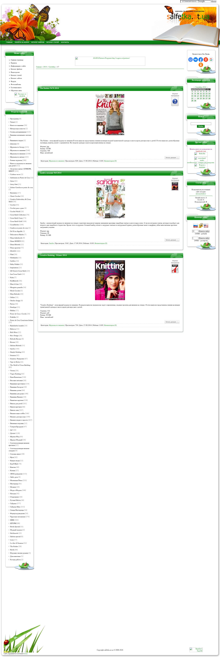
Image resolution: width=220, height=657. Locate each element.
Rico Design (14, 335)
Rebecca (13, 329)
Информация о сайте (18, 66)
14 (209, 94)
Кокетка (13, 467)
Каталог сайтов (16, 78)
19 (204, 96)
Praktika (13, 317)
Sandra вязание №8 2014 (50, 173)
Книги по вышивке (16, 125)
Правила (14, 63)
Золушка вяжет (15, 454)
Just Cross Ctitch (15, 274)
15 (192, 96)
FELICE (13, 251)
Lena (12, 540)
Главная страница (17, 60)
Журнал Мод (14, 436)
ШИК (12, 520)
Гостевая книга (16, 87)
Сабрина (13, 503)
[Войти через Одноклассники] (201, 65)
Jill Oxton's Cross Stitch (18, 271)
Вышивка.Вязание (16, 397)
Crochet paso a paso (17, 208)
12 (204, 94)
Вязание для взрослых (18, 417)
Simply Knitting (15, 352)
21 (209, 96)
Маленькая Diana (16, 480)
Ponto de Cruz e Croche (18, 314)
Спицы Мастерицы (17, 510)
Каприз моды (15, 460)
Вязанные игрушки (17, 423)
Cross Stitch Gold (16, 221)
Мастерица (14, 484)
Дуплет (12, 433)
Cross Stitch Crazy (16, 218)
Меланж (13, 487)
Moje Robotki (15, 294)
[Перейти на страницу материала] (110, 135)
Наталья (13, 493)
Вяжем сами (14, 410)
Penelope (13, 307)
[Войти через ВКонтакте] (195, 59)
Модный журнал (16, 530)
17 (198, 96)
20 (206, 96)
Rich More (14, 332)
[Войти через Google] (211, 59)
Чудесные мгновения (17, 517)
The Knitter (14, 546)
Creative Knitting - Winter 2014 (53, 255)
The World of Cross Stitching (20, 365)
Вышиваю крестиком (17, 384)
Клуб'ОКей (14, 464)
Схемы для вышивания (18, 132)
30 (195, 101)
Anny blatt (14, 184)
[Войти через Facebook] (200, 59)
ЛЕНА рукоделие (16, 474)
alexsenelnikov (201, 194)
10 (198, 94)
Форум (13, 81)
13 (206, 94)
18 (201, 96)
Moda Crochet (15, 291)
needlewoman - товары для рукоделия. (200, 162)
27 (206, 98)
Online (12, 297)
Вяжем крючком (16, 407)
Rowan (12, 342)
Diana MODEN (15, 241)
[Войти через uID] (190, 59)
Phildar (12, 310)
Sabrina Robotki (15, 345)
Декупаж (13, 144)
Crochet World (15, 211)
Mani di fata (14, 284)
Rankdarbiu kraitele (17, 326)
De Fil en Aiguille (16, 231)
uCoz (26, 653)
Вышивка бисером (16, 387)
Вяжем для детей (16, 403)
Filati (12, 254)
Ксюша (12, 470)
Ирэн (12, 457)
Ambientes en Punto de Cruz (20, 178)
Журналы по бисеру (17, 147)
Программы (14, 119)
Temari (12, 122)
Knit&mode (14, 281)
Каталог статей (16, 75)
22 (192, 98)
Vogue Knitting (15, 374)
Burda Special (15, 526)
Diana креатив (15, 248)
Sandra (12, 349)
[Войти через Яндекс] (206, 59)
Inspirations (14, 267)
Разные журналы (16, 160)
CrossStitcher (14, 225)
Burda (12, 550)
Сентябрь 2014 (200, 87)
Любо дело (14, 477)
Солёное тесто (15, 174)
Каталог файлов (16, 69)
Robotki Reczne (15, 339)
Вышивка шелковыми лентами (20, 135)
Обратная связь (16, 90)
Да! (11, 430)
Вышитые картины (16, 400)
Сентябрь (52, 67)
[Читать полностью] (172, 159)
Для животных (15, 556)
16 (195, 96)
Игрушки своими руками (19, 553)
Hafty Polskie (14, 264)
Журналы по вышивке (18, 150)
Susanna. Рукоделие (17, 359)
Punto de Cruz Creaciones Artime (21, 320)
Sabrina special (15, 536)
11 (201, 94)
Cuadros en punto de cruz (19, 228)
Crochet (13, 205)
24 (198, 98)
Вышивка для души (17, 394)
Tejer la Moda (15, 362)
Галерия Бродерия (16, 427)
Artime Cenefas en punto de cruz (21, 187)
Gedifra (12, 261)
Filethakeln (14, 258)
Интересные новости (17, 129)
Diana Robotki (15, 244)
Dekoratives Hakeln (17, 234)
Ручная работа (15, 560)
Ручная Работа (15, 500)
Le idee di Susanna (16, 543)
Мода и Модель (16, 490)
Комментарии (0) (110, 161)
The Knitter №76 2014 (49, 88)
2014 (45, 67)
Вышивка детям (15, 390)
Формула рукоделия (17, 513)
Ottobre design (15, 300)
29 (192, 101)
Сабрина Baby (15, 507)
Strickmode (14, 533)
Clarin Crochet (15, 196)
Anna (12, 181)
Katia (12, 277)
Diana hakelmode (16, 238)
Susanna (13, 355)
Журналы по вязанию (17, 154)
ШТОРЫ (13, 523)
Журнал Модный (16, 440)
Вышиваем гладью (16, 140)
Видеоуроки (15, 72)
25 (201, 98)
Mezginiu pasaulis (16, 287)
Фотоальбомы (16, 84)
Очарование (14, 497)
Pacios (12, 304)
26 (204, 98)
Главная (38, 67)
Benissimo (13, 193)
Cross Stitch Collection (18, 215)
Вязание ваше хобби (17, 413)
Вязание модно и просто (19, 420)
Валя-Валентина (16, 377)
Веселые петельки (16, 380)
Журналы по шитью (17, 157)
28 (209, 98)
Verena (12, 370)
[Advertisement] (110, 52)
